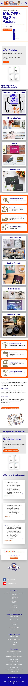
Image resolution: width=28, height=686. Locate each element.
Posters (14, 624)
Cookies (22, 681)
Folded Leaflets (14, 622)
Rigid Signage (14, 642)
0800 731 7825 (14, 605)
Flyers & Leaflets (14, 619)
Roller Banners (14, 630)
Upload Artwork (14, 659)
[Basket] (25, 3)
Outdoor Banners (14, 636)
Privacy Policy (16, 681)
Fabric (14, 644)
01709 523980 (14, 607)
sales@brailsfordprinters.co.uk (14, 610)
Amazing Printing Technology (14, 651)
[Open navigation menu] (2, 3)
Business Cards (14, 616)
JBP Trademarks (17, 683)
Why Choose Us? (14, 667)
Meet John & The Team (14, 662)
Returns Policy (10, 683)
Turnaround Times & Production (14, 664)
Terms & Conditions (8, 681)
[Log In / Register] (22, 3)
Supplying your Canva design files (14, 656)
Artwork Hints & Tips (14, 654)
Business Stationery (14, 627)
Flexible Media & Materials (14, 639)
